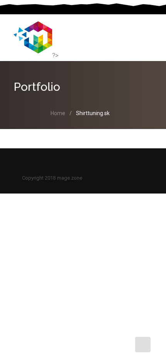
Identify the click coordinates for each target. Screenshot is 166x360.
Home (58, 113)
